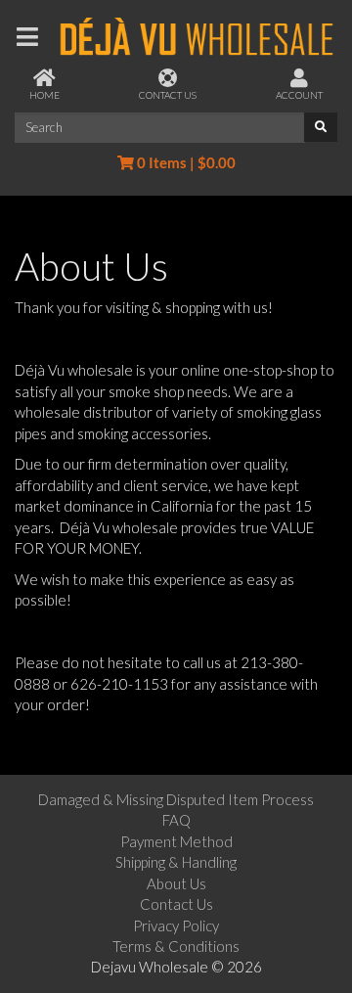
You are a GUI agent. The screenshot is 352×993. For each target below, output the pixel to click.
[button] (28, 37)
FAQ (176, 820)
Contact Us (176, 904)
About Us (176, 883)
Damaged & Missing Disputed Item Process (176, 799)
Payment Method (176, 841)
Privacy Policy (176, 925)
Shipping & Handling (176, 862)
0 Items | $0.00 (185, 162)
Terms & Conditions (176, 946)
